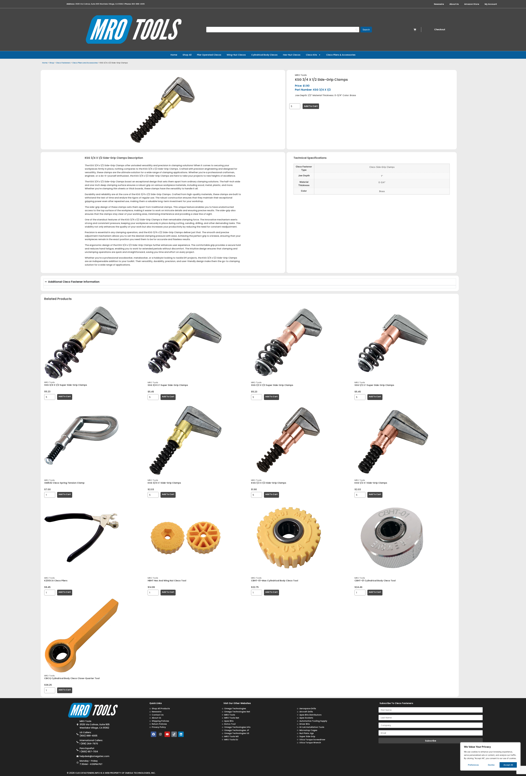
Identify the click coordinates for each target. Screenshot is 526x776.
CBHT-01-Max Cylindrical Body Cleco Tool (274, 580)
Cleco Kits (311, 54)
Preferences (473, 765)
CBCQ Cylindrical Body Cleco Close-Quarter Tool (72, 678)
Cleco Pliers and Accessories (85, 63)
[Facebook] (153, 734)
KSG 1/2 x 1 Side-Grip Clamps (371, 482)
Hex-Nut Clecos (291, 54)
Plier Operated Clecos (209, 54)
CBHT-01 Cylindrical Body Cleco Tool (375, 580)
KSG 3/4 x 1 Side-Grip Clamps (164, 482)
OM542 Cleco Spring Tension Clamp (64, 482)
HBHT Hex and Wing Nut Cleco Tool (167, 580)
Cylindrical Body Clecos (264, 54)
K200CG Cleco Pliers (55, 580)
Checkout (439, 29)
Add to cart (311, 106)
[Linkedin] (181, 734)
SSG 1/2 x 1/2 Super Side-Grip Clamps (272, 385)
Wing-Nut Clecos (236, 54)
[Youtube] (167, 734)
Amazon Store (471, 4)
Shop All (187, 54)
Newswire (439, 4)
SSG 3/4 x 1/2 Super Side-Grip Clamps (65, 385)
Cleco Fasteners (63, 63)
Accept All (508, 765)
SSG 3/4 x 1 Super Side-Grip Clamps (168, 385)
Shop (51, 63)
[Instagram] (160, 734)
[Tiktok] (174, 734)
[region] (490, 756)
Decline (491, 765)
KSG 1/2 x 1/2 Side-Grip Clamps (268, 482)
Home (174, 54)
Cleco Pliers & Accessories (340, 54)
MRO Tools (301, 75)
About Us (454, 4)
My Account (491, 4)
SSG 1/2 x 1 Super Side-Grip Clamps (374, 385)
